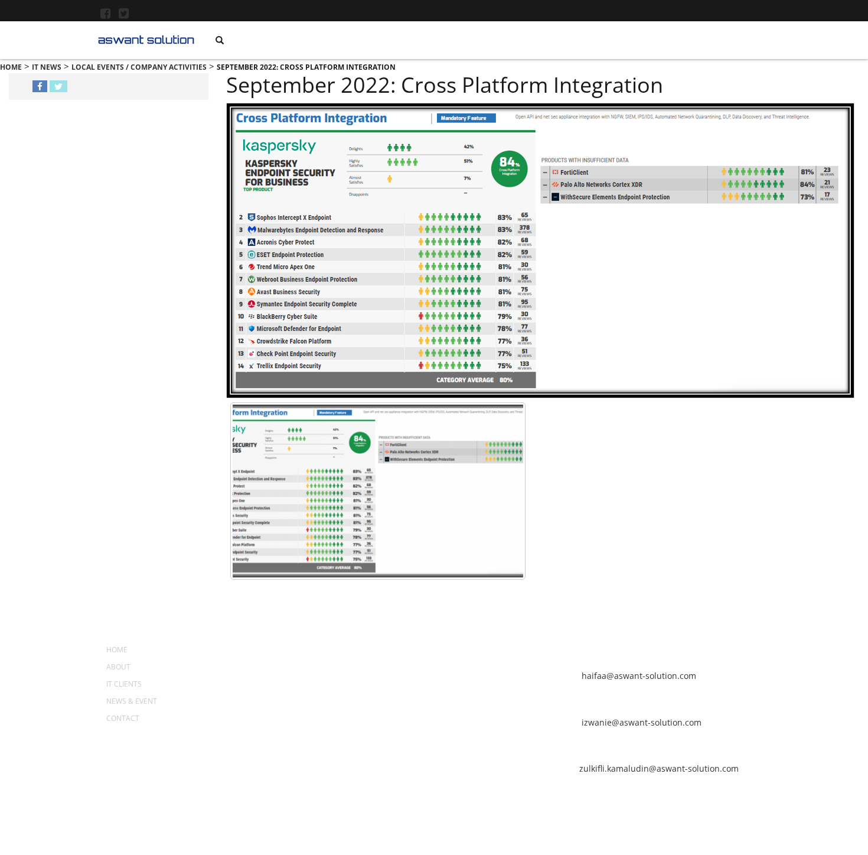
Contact (122, 718)
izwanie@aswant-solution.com (640, 722)
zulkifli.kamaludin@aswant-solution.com (659, 768)
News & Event (131, 701)
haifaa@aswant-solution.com (637, 675)
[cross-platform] (378, 491)
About (118, 667)
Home (117, 650)
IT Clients (124, 684)
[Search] (220, 40)
